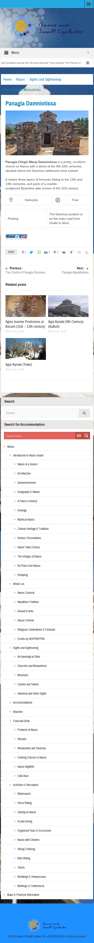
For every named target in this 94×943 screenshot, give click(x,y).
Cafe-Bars (23, 776)
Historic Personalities (29, 538)
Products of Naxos (27, 730)
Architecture (24, 474)
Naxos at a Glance (27, 464)
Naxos (20, 79)
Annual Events (25, 611)
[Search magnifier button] (86, 435)
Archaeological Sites (28, 657)
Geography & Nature (28, 492)
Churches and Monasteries (22, 89)
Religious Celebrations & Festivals (36, 630)
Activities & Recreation (25, 785)
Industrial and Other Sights (32, 694)
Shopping (22, 575)
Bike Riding (23, 858)
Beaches (18, 712)
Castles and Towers (28, 684)
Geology (22, 510)
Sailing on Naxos (26, 812)
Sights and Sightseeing (45, 79)
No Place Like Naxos (28, 566)
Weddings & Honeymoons (31, 877)
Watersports (24, 794)
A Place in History (27, 501)
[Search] (84, 413)
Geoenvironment (26, 483)
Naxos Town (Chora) (28, 547)
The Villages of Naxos (29, 557)
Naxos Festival (25, 621)
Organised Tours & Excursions (34, 831)
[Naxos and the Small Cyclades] (47, 27)
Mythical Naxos (26, 520)
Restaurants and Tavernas (31, 748)
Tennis (21, 868)
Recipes (21, 739)
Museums (22, 675)
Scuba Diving (24, 822)
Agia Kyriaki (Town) (18, 364)
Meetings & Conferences (30, 886)
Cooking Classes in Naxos (31, 758)
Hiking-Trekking (26, 849)
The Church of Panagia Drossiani (25, 270)
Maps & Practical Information (23, 895)
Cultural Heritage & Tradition (33, 529)
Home (7, 79)
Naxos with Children (28, 840)
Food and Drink (21, 721)
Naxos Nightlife (25, 767)
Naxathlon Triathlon (28, 602)
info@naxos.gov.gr (76, 936)
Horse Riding (24, 803)
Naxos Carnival (25, 593)
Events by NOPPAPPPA (31, 639)
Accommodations (22, 703)
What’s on (18, 584)
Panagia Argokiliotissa (75, 270)
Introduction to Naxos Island (28, 456)
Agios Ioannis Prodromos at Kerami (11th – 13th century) (25, 324)
